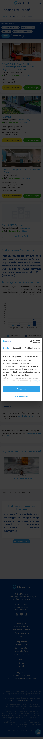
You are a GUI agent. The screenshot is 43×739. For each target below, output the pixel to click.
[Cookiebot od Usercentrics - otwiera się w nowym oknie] (30, 341)
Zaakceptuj (21, 389)
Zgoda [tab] (6, 348)
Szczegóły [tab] (17, 348)
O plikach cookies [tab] (32, 348)
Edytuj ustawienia (20, 396)
